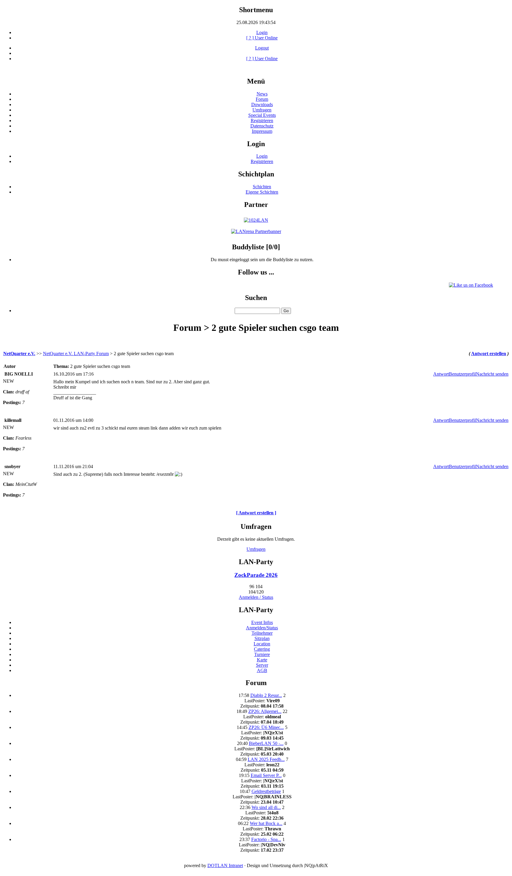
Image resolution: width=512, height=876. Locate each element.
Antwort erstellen (488, 353)
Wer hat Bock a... (266, 823)
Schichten (262, 186)
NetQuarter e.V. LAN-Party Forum (76, 353)
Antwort (441, 373)
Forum (262, 99)
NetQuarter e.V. (19, 353)
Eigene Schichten (262, 191)
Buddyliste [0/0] (256, 247)
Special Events (262, 115)
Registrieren (262, 120)
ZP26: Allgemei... (264, 711)
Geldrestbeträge (266, 791)
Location (262, 643)
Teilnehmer (262, 633)
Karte (262, 659)
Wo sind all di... (266, 807)
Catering (262, 649)
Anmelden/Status (262, 627)
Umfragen (261, 109)
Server (262, 665)
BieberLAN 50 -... (266, 743)
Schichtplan (256, 174)
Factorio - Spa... (266, 839)
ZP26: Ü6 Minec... (266, 727)
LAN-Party (256, 562)
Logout (262, 47)
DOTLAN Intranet (225, 865)
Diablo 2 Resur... (266, 695)
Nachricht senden (492, 373)
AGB (262, 670)
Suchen (256, 297)
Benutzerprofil (462, 373)
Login (262, 32)
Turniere (262, 654)
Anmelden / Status (256, 597)
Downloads (262, 104)
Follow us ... (256, 272)
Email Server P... (266, 775)
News (262, 93)
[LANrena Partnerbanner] (256, 231)
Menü (256, 81)
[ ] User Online (262, 37)
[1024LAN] (256, 220)
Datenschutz (261, 125)
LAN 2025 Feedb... (266, 759)
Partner (256, 204)
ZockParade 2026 (256, 575)
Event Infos (262, 622)
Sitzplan (262, 638)
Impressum (262, 131)
